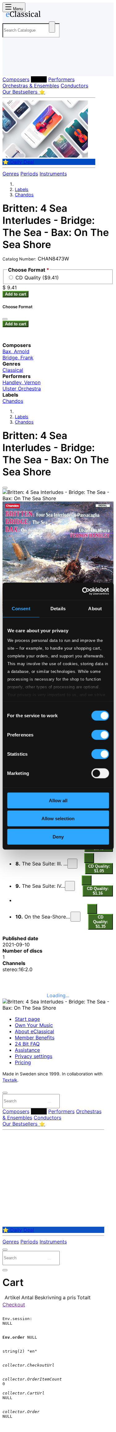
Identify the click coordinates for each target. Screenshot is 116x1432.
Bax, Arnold (15, 351)
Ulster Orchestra (21, 388)
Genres (10, 174)
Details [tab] (58, 608)
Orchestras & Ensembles (30, 85)
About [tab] (95, 608)
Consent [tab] (21, 608)
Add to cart (15, 294)
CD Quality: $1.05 (99, 868)
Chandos (24, 194)
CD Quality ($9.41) (37, 277)
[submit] (49, 1102)
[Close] (4, 488)
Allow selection (58, 818)
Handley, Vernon (21, 382)
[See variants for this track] (89, 858)
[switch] (100, 735)
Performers (61, 79)
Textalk (9, 1080)
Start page (27, 1019)
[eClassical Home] (56, 15)
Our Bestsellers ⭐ (23, 92)
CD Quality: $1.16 (98, 891)
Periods (29, 174)
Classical (12, 370)
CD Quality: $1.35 (100, 922)
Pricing (23, 1062)
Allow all (58, 800)
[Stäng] (4, 319)
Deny (58, 836)
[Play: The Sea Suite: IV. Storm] (70, 886)
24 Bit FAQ (27, 1044)
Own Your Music (34, 1025)
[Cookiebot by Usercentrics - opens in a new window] (82, 591)
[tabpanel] (58, 953)
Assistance (27, 1050)
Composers (15, 79)
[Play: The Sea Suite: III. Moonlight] (72, 864)
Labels (39, 79)
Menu (17, 9)
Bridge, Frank (17, 357)
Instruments (53, 174)
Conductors (74, 85)
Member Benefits (34, 1037)
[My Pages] (10, 66)
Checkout (13, 1304)
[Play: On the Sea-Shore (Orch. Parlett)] (75, 917)
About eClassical (34, 1031)
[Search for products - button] (52, 27)
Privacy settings (33, 1056)
